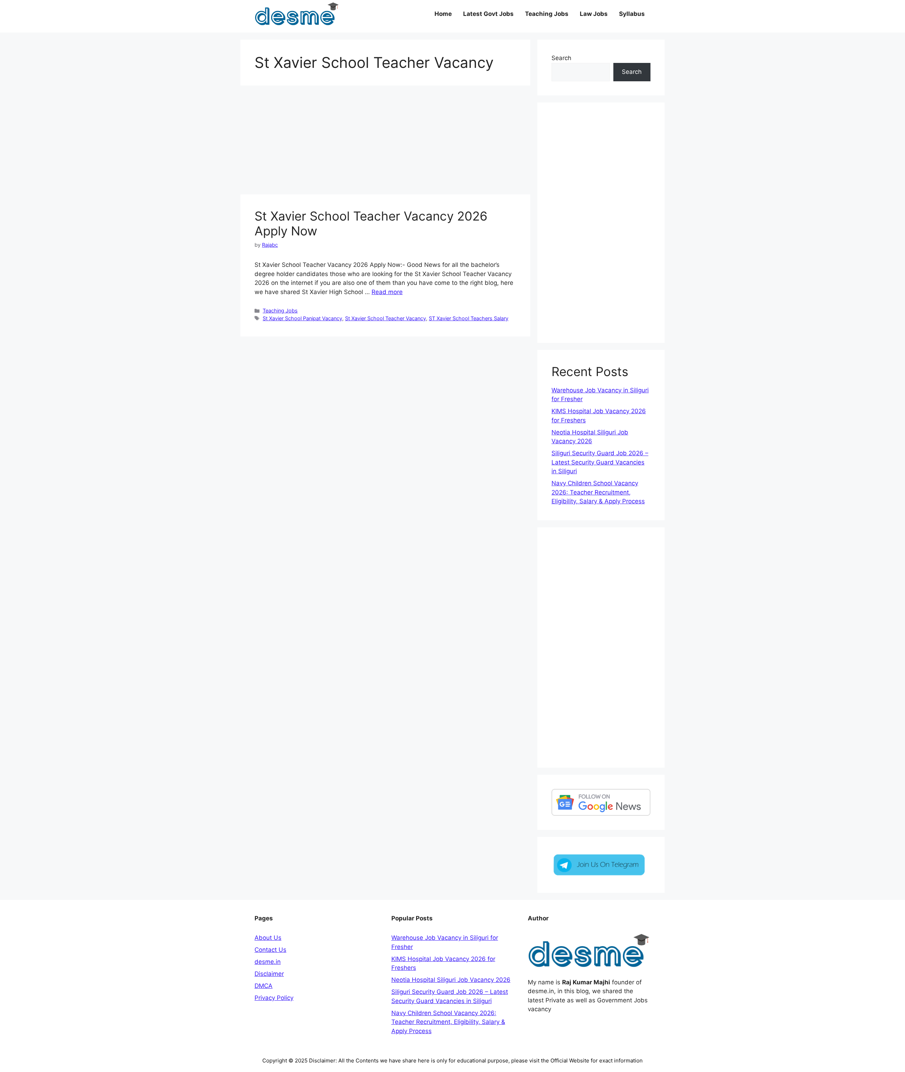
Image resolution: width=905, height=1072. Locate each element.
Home (443, 13)
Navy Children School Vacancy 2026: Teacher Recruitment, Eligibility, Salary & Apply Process (598, 492)
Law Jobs (594, 13)
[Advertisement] (385, 142)
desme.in (268, 961)
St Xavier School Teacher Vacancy (385, 318)
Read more (387, 291)
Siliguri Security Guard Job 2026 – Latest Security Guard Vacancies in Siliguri (599, 462)
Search (561, 57)
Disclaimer (269, 973)
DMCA (264, 985)
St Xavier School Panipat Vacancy (302, 318)
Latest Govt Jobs (488, 13)
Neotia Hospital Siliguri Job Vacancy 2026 (450, 979)
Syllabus (632, 13)
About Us (268, 937)
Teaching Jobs (546, 13)
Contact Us (270, 949)
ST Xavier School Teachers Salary (468, 318)
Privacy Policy (274, 997)
